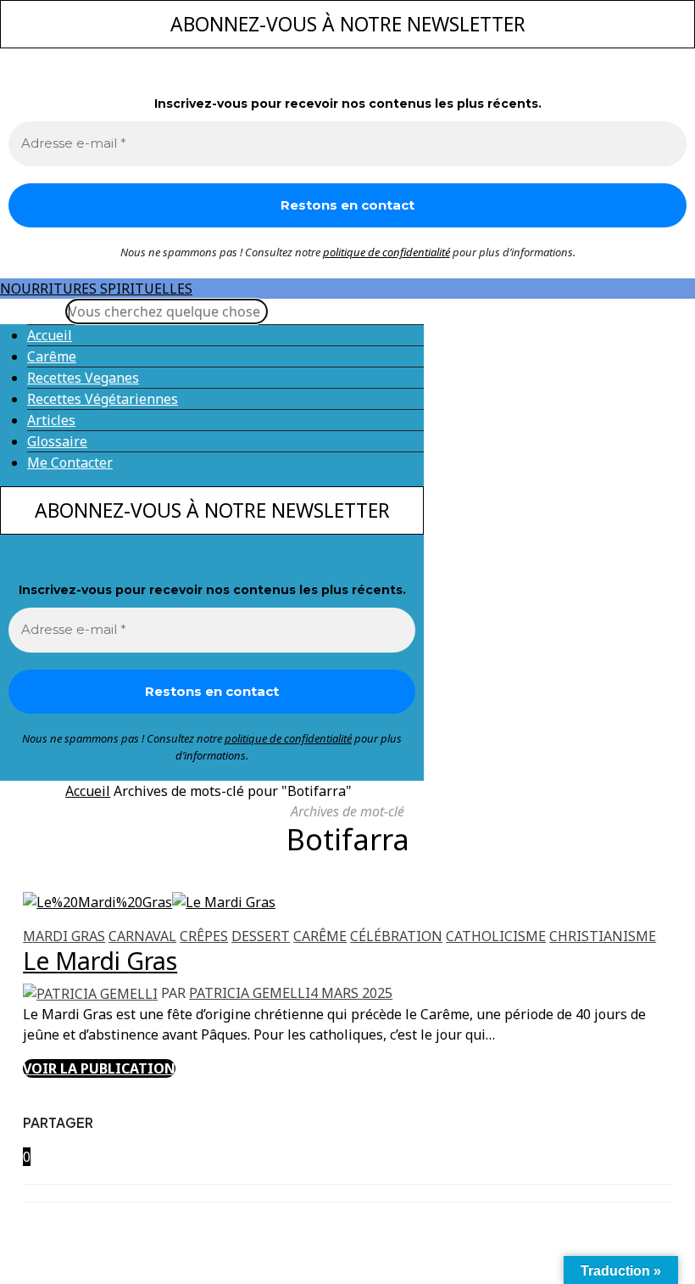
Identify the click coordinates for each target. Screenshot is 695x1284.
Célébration (396, 936)
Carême (51, 356)
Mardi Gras (64, 936)
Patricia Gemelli (249, 993)
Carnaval (142, 936)
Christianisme (602, 936)
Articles (51, 420)
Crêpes (204, 936)
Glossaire (57, 441)
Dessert (260, 936)
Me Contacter (70, 462)
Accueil (49, 335)
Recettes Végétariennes (102, 399)
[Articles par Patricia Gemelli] (90, 993)
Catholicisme (496, 936)
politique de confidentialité (386, 252)
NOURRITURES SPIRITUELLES (96, 288)
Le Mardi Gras (100, 960)
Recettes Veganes (83, 377)
